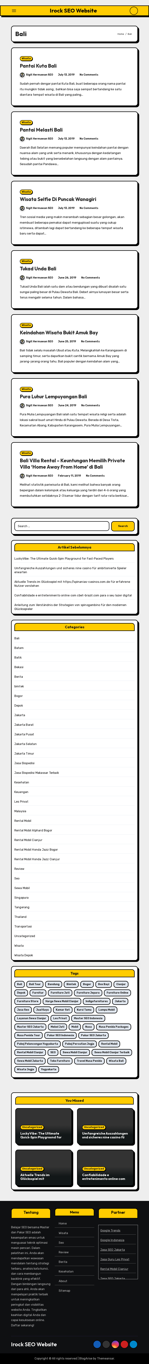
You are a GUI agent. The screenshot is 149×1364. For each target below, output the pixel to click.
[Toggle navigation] (14, 11)
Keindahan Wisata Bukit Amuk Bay (59, 332)
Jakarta (19, 715)
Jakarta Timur (24, 753)
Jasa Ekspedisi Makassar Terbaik (36, 773)
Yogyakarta (48, 1069)
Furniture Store (27, 1001)
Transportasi (23, 926)
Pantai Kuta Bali (38, 66)
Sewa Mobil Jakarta (30, 1060)
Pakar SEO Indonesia (60, 1035)
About (63, 1281)
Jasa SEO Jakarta (112, 1249)
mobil (74, 1026)
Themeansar (105, 1358)
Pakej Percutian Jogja (79, 1043)
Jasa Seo (23, 1009)
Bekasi (18, 667)
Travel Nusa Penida (89, 1060)
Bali (17, 638)
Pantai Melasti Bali (41, 130)
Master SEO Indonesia (88, 1018)
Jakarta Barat (24, 724)
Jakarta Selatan (25, 744)
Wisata (26, 58)
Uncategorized (24, 936)
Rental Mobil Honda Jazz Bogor (36, 849)
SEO (53, 1052)
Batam (19, 648)
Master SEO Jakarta (30, 1026)
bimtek (19, 686)
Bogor (18, 696)
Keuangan (21, 792)
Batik (18, 657)
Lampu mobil (106, 1009)
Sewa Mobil (22, 888)
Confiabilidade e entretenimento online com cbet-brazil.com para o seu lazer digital (73, 595)
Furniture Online (117, 992)
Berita (18, 676)
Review (19, 869)
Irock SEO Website (73, 10)
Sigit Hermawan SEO (39, 74)
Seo (17, 878)
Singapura (21, 897)
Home (63, 1223)
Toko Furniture (60, 1060)
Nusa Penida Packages (113, 1026)
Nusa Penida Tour (28, 1035)
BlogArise (85, 1358)
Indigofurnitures (97, 1001)
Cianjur (121, 984)
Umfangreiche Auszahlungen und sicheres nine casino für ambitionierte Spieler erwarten (105, 1139)
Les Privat (21, 801)
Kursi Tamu (84, 1009)
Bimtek (71, 984)
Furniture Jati (60, 992)
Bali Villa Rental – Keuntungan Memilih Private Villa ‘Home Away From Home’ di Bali (72, 463)
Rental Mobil (22, 821)
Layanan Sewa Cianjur (31, 1018)
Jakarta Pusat (24, 734)
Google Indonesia (112, 1240)
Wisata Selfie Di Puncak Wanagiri (58, 199)
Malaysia (20, 811)
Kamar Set (63, 1009)
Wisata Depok (23, 955)
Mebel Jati (57, 1026)
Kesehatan (21, 782)
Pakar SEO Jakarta (93, 1035)
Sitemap (64, 1290)
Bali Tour (35, 984)
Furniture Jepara (88, 992)
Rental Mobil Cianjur (28, 840)
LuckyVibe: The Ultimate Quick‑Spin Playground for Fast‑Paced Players (64, 558)
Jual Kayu (42, 1009)
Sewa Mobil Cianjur (75, 1052)
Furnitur (38, 992)
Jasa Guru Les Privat (114, 1259)
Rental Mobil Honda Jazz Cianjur (37, 859)
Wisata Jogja (25, 1069)
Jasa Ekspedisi (24, 763)
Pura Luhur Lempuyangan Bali (53, 396)
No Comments (89, 74)
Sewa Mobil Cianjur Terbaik (111, 1052)
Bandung (53, 984)
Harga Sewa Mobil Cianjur (61, 1001)
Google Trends (110, 1230)
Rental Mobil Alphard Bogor (33, 830)
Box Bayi (103, 984)
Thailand (20, 917)
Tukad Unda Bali (38, 268)
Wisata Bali (116, 1060)
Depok (18, 705)
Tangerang (22, 907)
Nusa (88, 1026)
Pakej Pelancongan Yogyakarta (37, 1043)
